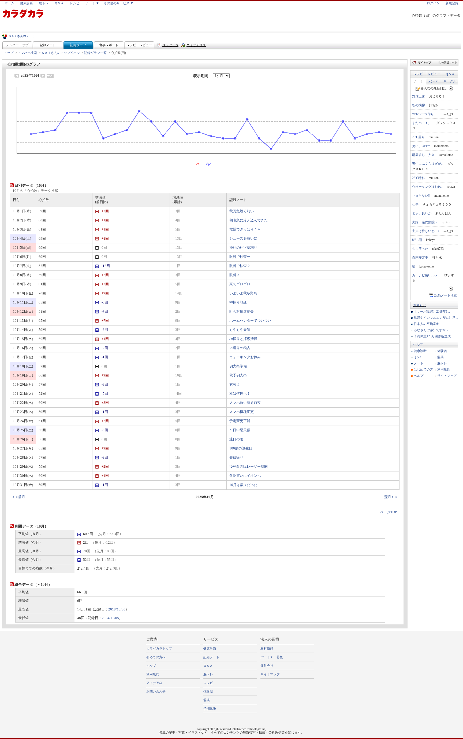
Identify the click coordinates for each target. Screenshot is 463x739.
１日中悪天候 (239, 430)
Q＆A (418, 357)
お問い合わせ (156, 691)
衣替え (234, 384)
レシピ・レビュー (139, 45)
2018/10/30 (116, 609)
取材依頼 (266, 648)
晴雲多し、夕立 (423, 155)
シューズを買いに (243, 238)
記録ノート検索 (445, 295)
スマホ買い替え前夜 (245, 403)
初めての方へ (156, 657)
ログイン (433, 3)
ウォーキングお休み (245, 357)
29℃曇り (418, 137)
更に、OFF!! (421, 146)
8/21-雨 (417, 240)
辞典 (440, 357)
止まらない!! (421, 195)
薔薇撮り (236, 457)
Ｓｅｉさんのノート (21, 36)
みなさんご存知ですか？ (431, 330)
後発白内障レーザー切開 (248, 467)
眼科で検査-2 (239, 266)
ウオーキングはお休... (427, 187)
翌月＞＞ (391, 497)
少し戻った (420, 249)
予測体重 (209, 709)
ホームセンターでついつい (250, 321)
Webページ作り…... (425, 114)
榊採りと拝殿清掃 (243, 339)
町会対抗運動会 (241, 311)
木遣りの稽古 (239, 348)
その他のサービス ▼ (118, 3)
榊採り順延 (238, 302)
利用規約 (443, 369)
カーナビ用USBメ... (426, 275)
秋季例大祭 (238, 375)
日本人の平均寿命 (426, 324)
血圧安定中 (420, 257)
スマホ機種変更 (241, 412)
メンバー (434, 81)
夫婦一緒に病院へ (425, 222)
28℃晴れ (418, 178)
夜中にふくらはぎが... (427, 164)
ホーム (9, 3)
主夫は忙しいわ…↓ (425, 231)
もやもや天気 (239, 330)
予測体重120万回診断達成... (433, 336)
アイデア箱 (154, 683)
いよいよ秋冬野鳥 (243, 293)
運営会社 (266, 666)
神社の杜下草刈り (243, 248)
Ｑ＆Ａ (59, 3)
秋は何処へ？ (239, 394)
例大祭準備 (238, 366)
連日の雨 (236, 439)
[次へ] (451, 88)
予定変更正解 (239, 421)
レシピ (74, 3)
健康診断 (26, 3)
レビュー (434, 74)
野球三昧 (418, 96)
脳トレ (43, 3)
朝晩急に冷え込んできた (248, 220)
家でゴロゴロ (239, 284)
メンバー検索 (27, 53)
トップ (8, 53)
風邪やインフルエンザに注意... (436, 318)
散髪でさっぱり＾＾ (245, 229)
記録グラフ (78, 45)
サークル (449, 81)
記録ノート (48, 45)
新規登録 (452, 3)
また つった (422, 123)
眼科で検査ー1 (240, 257)
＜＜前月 (18, 497)
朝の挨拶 (418, 105)
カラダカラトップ (159, 648)
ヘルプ (418, 344)
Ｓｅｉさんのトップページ (60, 53)
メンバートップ (17, 45)
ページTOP (388, 512)
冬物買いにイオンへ (245, 476)
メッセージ (170, 45)
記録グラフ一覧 (95, 53)
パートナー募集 (271, 657)
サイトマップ (447, 376)
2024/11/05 (110, 618)
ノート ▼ (92, 3)
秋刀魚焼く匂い (241, 211)
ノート (418, 81)
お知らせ (419, 305)
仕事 (415, 204)
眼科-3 (234, 275)
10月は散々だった (243, 485)
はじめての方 (423, 369)
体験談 (442, 351)
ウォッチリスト (196, 46)
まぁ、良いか (421, 213)
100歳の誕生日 (240, 448)
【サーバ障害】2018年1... (432, 311)
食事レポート (108, 45)
